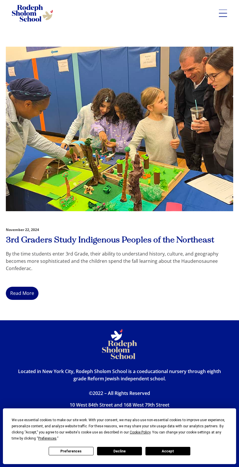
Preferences (71, 451)
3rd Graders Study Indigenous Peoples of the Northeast (110, 240)
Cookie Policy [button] (140, 432)
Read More (22, 293)
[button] (223, 13)
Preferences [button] (47, 438)
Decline (119, 451)
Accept (168, 451)
